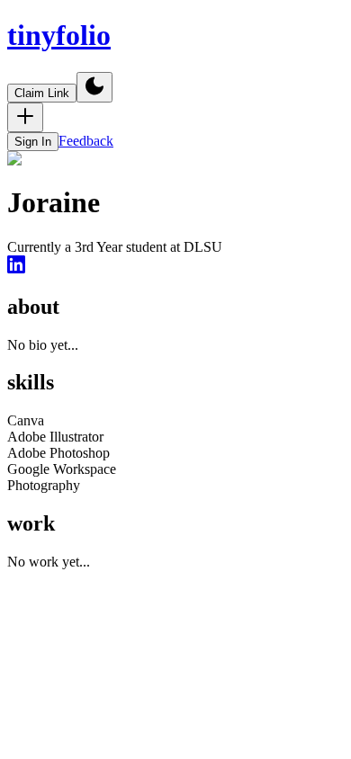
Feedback (85, 140)
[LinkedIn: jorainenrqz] (16, 268)
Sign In (32, 141)
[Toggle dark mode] (94, 87)
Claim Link (41, 93)
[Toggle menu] (25, 117)
